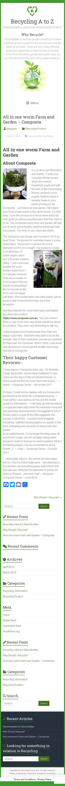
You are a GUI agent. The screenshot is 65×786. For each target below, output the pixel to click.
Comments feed (12, 625)
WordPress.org (11, 631)
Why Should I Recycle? (48, 497)
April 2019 (8, 566)
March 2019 (9, 572)
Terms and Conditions (24, 779)
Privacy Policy (44, 779)
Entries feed (9, 620)
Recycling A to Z (32, 21)
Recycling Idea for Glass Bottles (20, 524)
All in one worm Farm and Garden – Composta (28, 535)
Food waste (32, 136)
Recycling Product (36, 128)
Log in (6, 614)
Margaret (12, 128)
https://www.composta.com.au (20, 318)
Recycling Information (15, 591)
